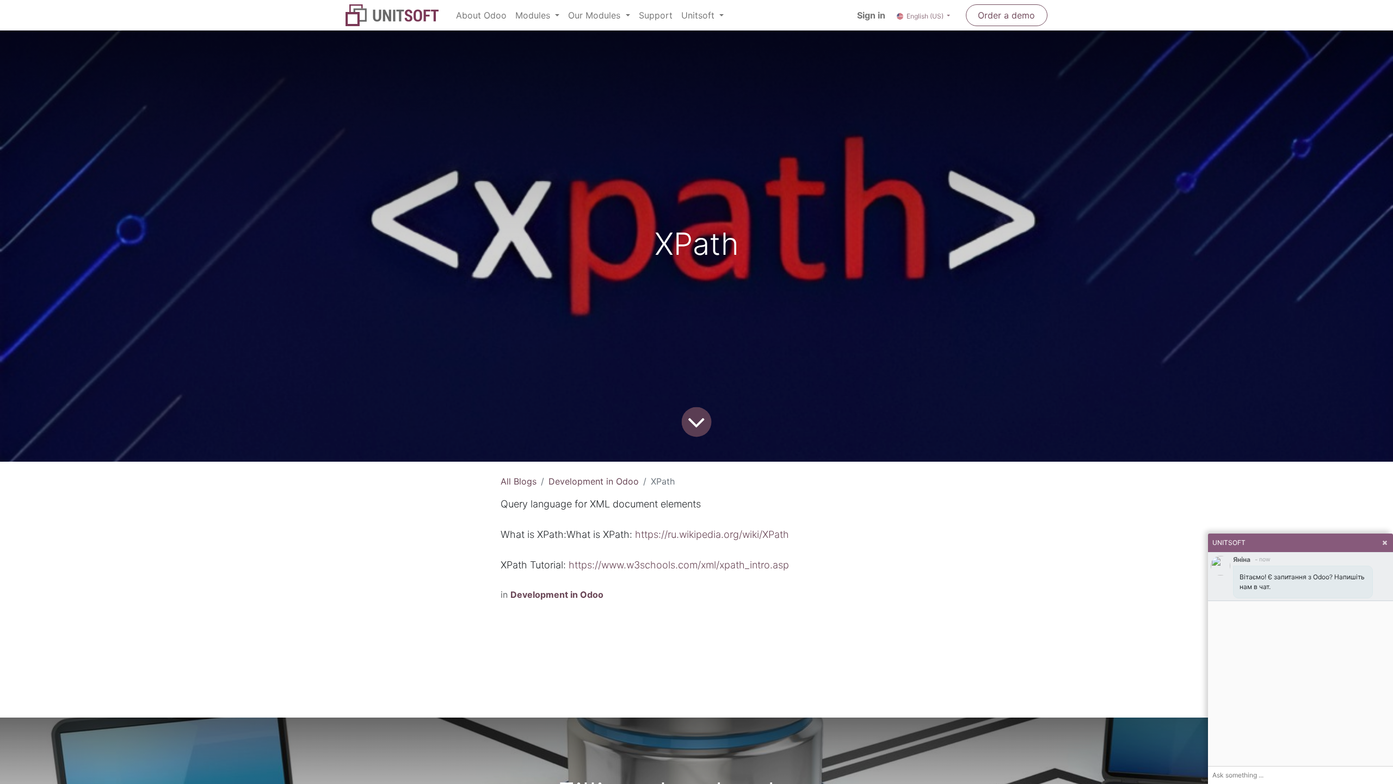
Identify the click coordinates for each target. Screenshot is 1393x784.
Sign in (871, 15)
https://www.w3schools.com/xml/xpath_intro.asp (679, 565)
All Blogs (519, 481)
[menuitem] (481, 15)
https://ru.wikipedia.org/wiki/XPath (712, 534)
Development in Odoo (593, 481)
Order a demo (1006, 15)
